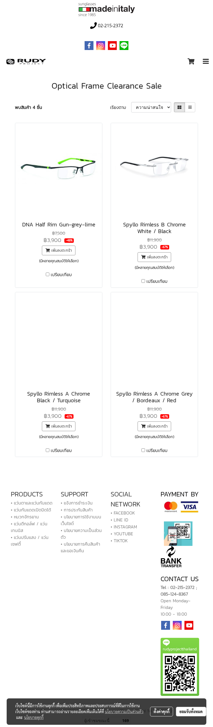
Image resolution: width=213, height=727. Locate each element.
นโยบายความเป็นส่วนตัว (124, 711)
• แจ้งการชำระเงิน (77, 502)
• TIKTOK (119, 540)
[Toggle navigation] (206, 62)
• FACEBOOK (123, 512)
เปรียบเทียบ (61, 274)
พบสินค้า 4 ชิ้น (28, 107)
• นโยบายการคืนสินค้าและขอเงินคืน (80, 547)
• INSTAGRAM (124, 526)
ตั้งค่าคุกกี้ (161, 711)
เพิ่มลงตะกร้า (61, 250)
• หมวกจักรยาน (25, 516)
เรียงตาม (120, 107)
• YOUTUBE (122, 533)
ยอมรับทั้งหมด (191, 711)
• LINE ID (119, 519)
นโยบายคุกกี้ (34, 717)
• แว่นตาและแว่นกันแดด (31, 502)
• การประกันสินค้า (77, 509)
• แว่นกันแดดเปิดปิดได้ (31, 509)
